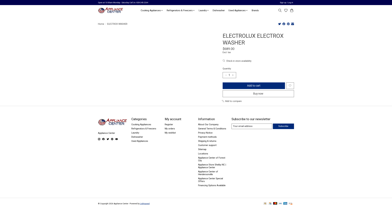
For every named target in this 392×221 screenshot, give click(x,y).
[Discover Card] (290, 203)
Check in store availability (238, 61)
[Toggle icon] (280, 10)
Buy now (258, 93)
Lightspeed (145, 204)
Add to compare (233, 101)
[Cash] (265, 203)
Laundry (135, 132)
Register (169, 124)
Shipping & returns (207, 141)
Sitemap (202, 149)
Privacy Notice (205, 132)
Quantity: (227, 68)
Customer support (207, 145)
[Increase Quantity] (233, 75)
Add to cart (253, 85)
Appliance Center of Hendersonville (208, 173)
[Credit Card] (270, 203)
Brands (255, 10)
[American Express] (285, 203)
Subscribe (283, 126)
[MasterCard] (275, 203)
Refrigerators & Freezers (143, 128)
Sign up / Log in (286, 3)
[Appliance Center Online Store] (110, 10)
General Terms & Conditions (212, 128)
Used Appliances (139, 141)
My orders (170, 128)
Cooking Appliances (141, 124)
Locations (203, 153)
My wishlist (170, 132)
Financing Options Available (212, 185)
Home (101, 24)
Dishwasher (219, 10)
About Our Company (208, 124)
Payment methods (207, 137)
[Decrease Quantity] (226, 75)
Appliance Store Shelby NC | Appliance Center (212, 166)
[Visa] (280, 203)
